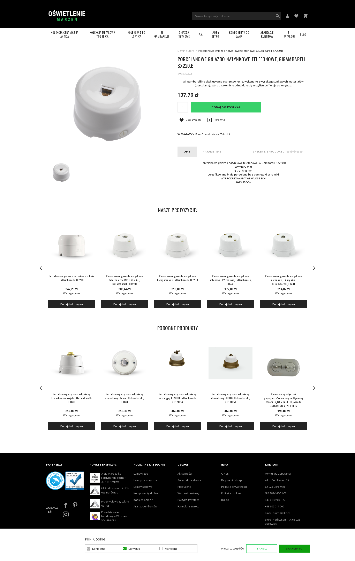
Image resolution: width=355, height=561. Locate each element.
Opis (187, 151)
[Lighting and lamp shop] (66, 16)
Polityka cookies (231, 493)
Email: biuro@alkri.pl (277, 513)
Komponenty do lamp (239, 34)
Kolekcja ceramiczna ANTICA (64, 34)
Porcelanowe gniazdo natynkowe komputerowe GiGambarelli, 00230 (177, 278)
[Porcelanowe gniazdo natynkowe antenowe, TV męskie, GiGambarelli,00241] (283, 245)
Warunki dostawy (188, 493)
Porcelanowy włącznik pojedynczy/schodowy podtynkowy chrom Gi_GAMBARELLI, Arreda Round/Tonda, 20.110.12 (283, 400)
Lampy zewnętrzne (145, 480)
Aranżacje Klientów (267, 34)
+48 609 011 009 (274, 506)
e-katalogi (289, 34)
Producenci (184, 487)
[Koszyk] (305, 15)
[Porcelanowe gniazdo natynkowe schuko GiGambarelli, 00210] (71, 245)
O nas (225, 473)
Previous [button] (41, 267)
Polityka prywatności (234, 487)
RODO (225, 500)
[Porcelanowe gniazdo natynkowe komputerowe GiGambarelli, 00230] (177, 245)
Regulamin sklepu (232, 480)
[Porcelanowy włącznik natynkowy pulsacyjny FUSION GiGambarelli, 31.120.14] (177, 363)
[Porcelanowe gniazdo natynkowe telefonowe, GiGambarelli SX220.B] (61, 172)
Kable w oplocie (143, 500)
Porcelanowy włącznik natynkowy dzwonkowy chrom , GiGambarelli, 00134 (124, 398)
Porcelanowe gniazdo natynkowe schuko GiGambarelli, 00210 (72, 278)
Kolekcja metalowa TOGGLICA (102, 34)
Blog (303, 34)
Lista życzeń (193, 120)
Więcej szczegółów (232, 548)
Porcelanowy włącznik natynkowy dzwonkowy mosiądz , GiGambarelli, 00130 (71, 398)
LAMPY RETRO (215, 34)
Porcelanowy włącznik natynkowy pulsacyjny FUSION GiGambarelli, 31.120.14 (178, 398)
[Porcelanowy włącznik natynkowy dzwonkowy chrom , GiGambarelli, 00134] (124, 363)
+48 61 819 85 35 (275, 500)
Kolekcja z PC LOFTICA (137, 34)
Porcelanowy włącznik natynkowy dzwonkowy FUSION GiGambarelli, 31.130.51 (230, 398)
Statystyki (134, 549)
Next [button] (314, 267)
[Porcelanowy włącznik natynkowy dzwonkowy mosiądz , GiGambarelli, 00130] (71, 363)
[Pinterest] (75, 505)
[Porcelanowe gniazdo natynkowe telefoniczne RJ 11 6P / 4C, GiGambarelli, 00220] (124, 245)
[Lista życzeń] (296, 15)
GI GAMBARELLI (161, 34)
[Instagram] (66, 514)
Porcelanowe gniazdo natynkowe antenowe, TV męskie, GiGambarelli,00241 (283, 280)
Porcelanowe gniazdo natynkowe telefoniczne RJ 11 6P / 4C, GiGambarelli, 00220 (124, 280)
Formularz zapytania (278, 473)
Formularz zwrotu (188, 506)
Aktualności (185, 473)
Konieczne (98, 549)
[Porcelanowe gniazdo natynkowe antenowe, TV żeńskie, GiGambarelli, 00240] (230, 245)
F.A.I (201, 34)
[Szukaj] (277, 16)
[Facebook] (66, 505)
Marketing (171, 549)
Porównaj (220, 120)
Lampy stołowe (143, 487)
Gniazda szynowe (184, 34)
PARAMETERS (212, 151)
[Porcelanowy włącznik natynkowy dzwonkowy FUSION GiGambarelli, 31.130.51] (230, 363)
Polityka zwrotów (188, 500)
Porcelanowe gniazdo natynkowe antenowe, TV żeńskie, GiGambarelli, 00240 (231, 280)
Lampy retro (141, 473)
